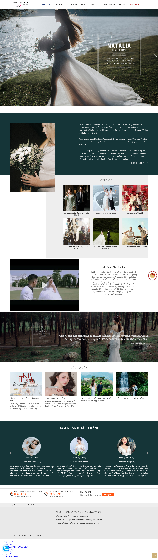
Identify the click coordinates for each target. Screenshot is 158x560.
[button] (2, 57)
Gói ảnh (106, 180)
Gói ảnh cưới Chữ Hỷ (135, 213)
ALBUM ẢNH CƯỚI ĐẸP (77, 5)
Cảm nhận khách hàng (79, 428)
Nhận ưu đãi (135, 5)
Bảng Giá (95, 5)
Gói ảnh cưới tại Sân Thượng (135, 246)
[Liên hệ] (6, 550)
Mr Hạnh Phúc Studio (114, 267)
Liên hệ (122, 5)
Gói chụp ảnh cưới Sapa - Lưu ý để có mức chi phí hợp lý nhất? (96, 399)
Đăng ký (107, 495)
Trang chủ (45, 5)
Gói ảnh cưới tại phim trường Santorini (105, 247)
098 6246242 (20, 494)
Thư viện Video (36, 505)
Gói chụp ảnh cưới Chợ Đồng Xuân (76, 247)
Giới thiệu (59, 5)
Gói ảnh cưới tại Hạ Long (106, 213)
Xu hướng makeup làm (55, 398)
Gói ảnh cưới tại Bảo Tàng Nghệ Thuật (76, 214)
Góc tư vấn (109, 5)
